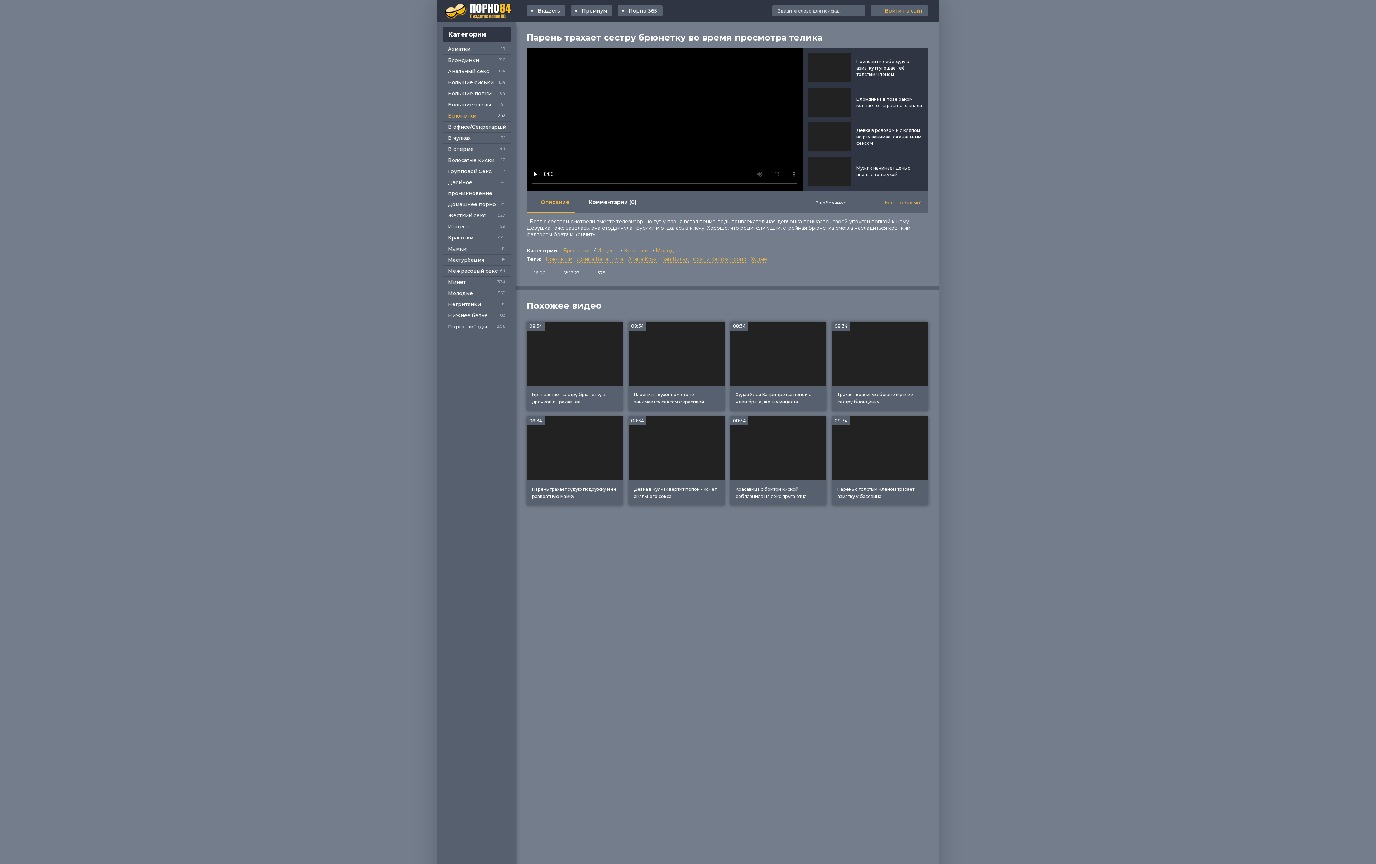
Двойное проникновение (470, 187)
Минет (457, 282)
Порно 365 (643, 11)
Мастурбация (466, 260)
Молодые (460, 293)
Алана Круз (642, 259)
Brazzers (549, 11)
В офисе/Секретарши (477, 127)
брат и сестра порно (719, 259)
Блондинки (463, 60)
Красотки (460, 237)
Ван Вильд (675, 259)
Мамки (457, 249)
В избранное (831, 202)
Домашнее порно (472, 204)
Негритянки (464, 304)
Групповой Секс (470, 171)
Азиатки (459, 49)
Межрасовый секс (473, 271)
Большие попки (470, 93)
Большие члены (469, 104)
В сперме (461, 149)
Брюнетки (462, 116)
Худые (759, 259)
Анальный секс (468, 71)
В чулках (459, 138)
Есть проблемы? (904, 202)
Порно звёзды (467, 326)
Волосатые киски (471, 160)
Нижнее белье (468, 315)
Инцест (458, 226)
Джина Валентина (600, 259)
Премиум (594, 11)
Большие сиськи (471, 82)
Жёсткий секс (467, 215)
